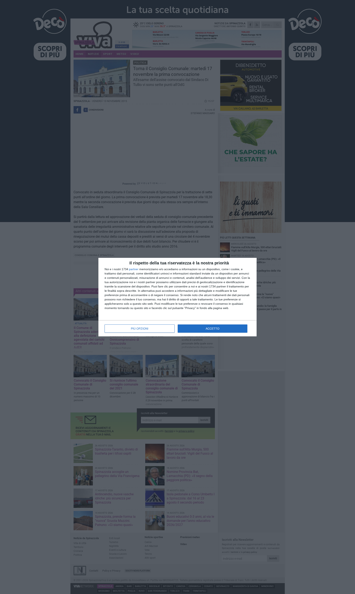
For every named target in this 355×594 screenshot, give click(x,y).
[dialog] (177, 297)
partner (133, 269)
